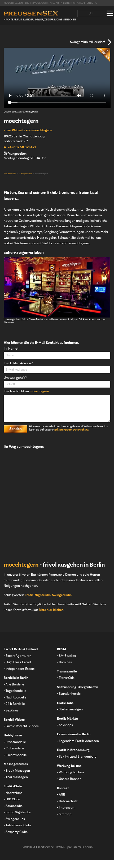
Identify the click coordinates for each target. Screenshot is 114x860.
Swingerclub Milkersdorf (87, 42)
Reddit (40, 34)
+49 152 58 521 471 (22, 147)
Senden (15, 429)
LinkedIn (23, 34)
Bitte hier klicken (51, 610)
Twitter (14, 34)
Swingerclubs (25, 173)
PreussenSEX (10, 173)
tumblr (31, 34)
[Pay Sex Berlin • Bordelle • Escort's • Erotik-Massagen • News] (31, 13)
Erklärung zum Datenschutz (71, 429)
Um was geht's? (15, 378)
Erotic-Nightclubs (38, 595)
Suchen (91, 13)
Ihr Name (11, 349)
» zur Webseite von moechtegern (28, 130)
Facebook (6, 34)
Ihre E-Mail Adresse (18, 363)
